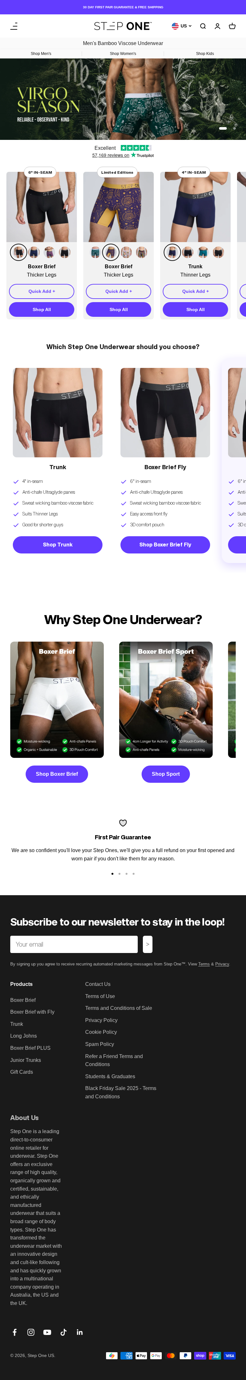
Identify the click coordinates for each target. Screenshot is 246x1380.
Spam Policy (99, 1044)
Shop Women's (123, 53)
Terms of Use (100, 996)
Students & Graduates (110, 1076)
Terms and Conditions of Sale (118, 1008)
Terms (204, 964)
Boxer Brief (23, 1000)
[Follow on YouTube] (47, 1332)
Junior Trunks (25, 1060)
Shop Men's (41, 53)
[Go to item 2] (119, 874)
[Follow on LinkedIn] (80, 1332)
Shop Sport (166, 774)
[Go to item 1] (112, 874)
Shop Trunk (58, 544)
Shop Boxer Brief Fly (165, 544)
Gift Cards (21, 1072)
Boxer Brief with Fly (32, 1012)
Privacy (222, 964)
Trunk (16, 1024)
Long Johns (23, 1036)
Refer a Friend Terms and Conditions (114, 1060)
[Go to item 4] (134, 874)
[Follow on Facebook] (14, 1332)
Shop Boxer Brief (57, 774)
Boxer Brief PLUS (30, 1048)
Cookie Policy (101, 1032)
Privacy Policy (101, 1020)
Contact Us (98, 984)
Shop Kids (205, 53)
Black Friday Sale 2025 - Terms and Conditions (120, 1092)
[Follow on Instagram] (31, 1332)
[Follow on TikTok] (63, 1332)
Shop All (42, 309)
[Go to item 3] (126, 874)
